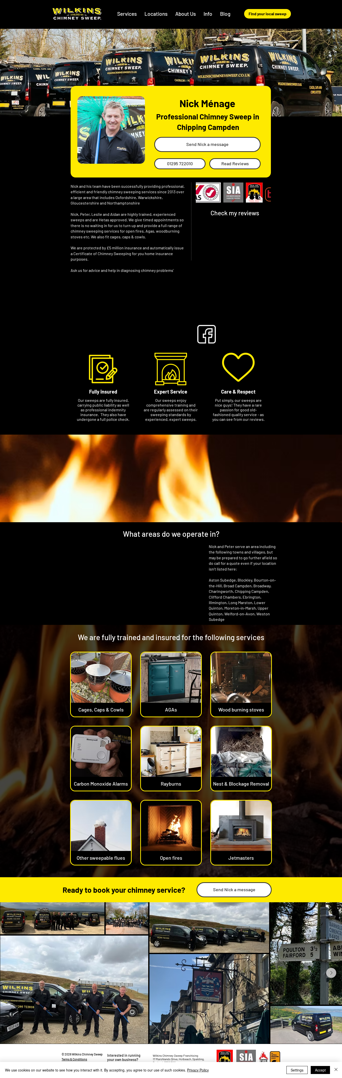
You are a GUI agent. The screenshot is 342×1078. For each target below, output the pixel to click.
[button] (156, 14)
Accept (320, 1069)
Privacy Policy (198, 1069)
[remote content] (234, 266)
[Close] (336, 1070)
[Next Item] (331, 973)
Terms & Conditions (74, 1059)
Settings (297, 1069)
